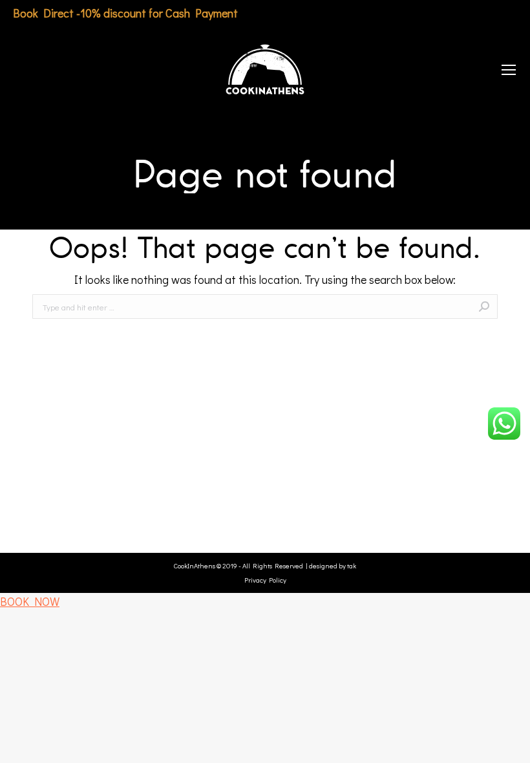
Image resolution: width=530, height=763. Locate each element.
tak (351, 565)
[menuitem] (27, 69)
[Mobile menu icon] (508, 69)
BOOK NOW (29, 601)
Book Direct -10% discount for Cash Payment (125, 13)
